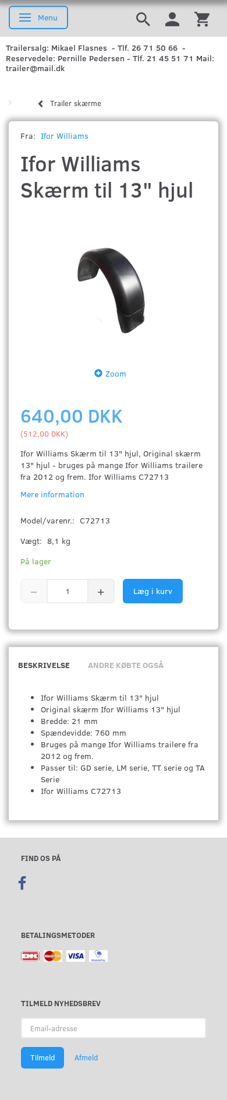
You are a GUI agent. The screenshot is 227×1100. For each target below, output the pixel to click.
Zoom (115, 373)
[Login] (172, 18)
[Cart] (202, 18)
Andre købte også (126, 664)
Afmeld (86, 1057)
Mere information (52, 494)
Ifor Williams (64, 135)
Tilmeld (42, 1057)
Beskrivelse (44, 664)
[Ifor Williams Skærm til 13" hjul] (113, 282)
